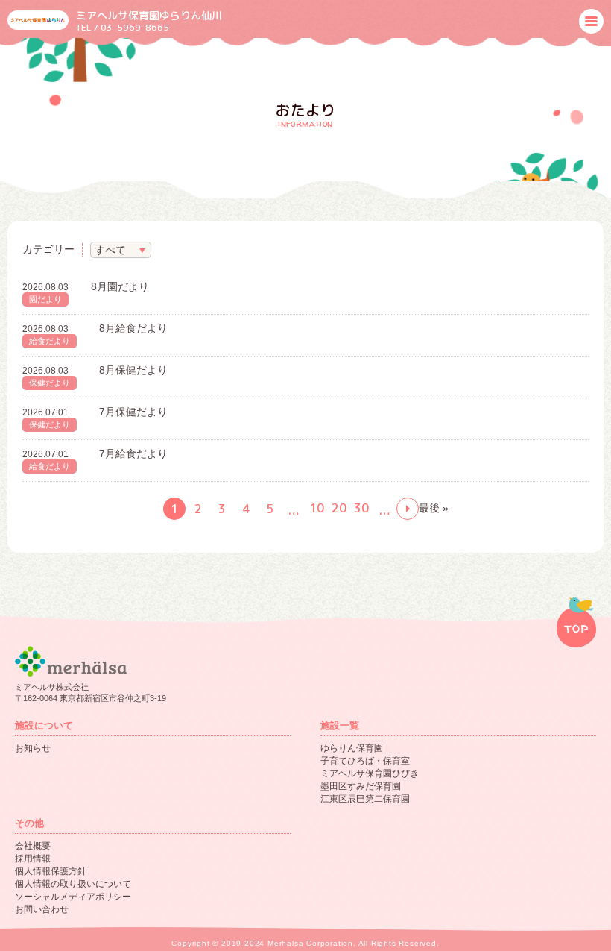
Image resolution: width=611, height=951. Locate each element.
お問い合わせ (42, 909)
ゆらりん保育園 (351, 748)
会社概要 (33, 846)
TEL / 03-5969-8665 (122, 27)
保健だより (49, 382)
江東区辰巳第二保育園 (365, 799)
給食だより (49, 340)
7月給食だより (133, 453)
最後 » (434, 508)
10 (316, 508)
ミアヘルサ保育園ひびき (369, 773)
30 (361, 508)
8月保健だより (133, 370)
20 (339, 508)
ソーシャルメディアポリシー (73, 896)
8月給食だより (133, 328)
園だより (45, 299)
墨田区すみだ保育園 (360, 786)
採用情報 (33, 858)
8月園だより (120, 286)
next (407, 509)
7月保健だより (133, 412)
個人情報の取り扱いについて (73, 884)
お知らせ (33, 748)
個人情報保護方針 (50, 871)
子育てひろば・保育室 (365, 761)
